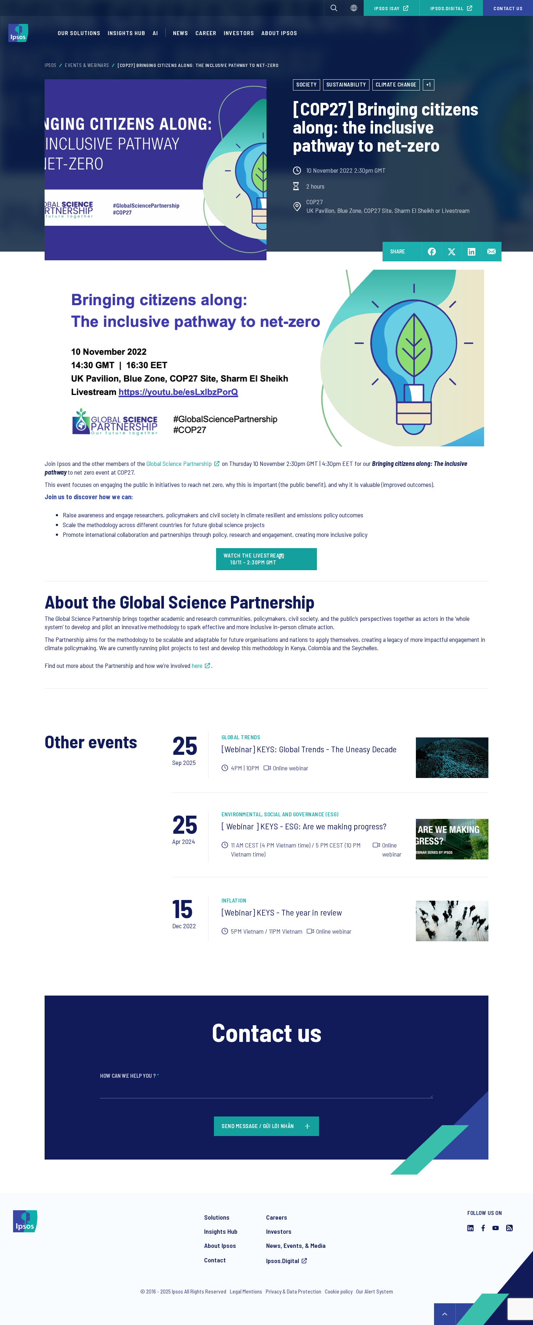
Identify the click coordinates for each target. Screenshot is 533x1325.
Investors (239, 32)
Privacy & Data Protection (293, 1291)
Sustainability (346, 84)
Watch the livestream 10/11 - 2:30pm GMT (253, 559)
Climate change (396, 84)
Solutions (217, 1217)
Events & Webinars (87, 65)
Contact (215, 1260)
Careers (276, 1217)
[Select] (354, 8)
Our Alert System (374, 1291)
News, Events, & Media (296, 1245)
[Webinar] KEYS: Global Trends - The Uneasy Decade (309, 749)
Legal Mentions (246, 1291)
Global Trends (241, 737)
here (197, 665)
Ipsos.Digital (447, 8)
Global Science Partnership (179, 463)
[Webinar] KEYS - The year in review (282, 912)
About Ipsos (279, 32)
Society (306, 84)
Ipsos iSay (387, 8)
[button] (334, 8)
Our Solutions (79, 32)
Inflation (234, 900)
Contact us (507, 8)
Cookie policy (338, 1291)
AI (155, 32)
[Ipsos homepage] (20, 33)
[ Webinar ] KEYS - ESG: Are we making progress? (304, 826)
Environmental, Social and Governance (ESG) (280, 814)
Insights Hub (126, 32)
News (180, 32)
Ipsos (51, 65)
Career (205, 32)
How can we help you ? (129, 1075)
